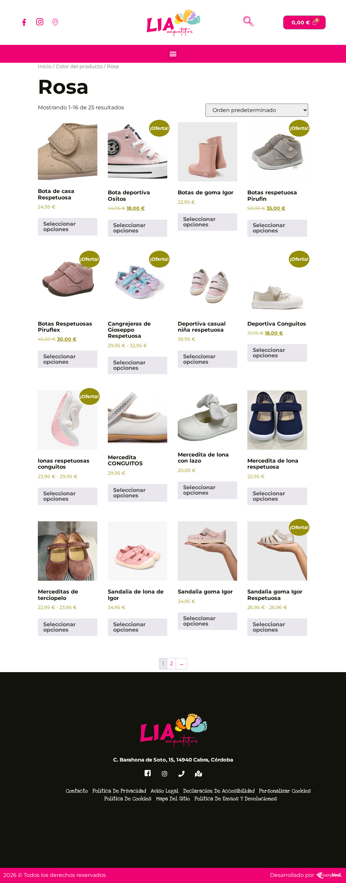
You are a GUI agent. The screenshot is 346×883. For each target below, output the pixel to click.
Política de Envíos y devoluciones (236, 798)
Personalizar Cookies (285, 791)
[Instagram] (39, 22)
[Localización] (198, 774)
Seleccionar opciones (59, 226)
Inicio (44, 66)
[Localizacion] (55, 22)
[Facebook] (24, 22)
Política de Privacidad (119, 791)
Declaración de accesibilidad (218, 791)
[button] (248, 22)
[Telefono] (181, 774)
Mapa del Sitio (173, 798)
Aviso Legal (164, 791)
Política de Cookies (127, 798)
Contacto (77, 791)
